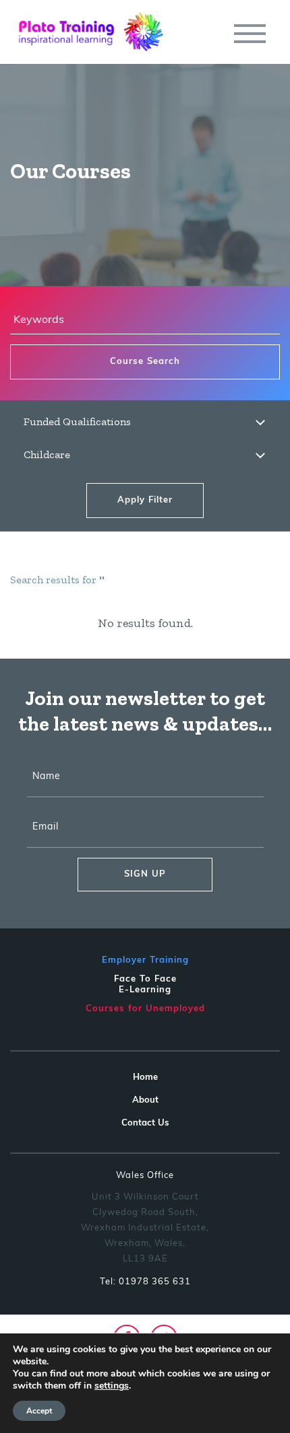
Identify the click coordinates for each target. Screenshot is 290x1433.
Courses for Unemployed (145, 1008)
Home (145, 1077)
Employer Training (145, 960)
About (145, 1100)
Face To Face (145, 979)
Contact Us (145, 1123)
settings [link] (111, 1385)
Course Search (145, 361)
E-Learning (145, 990)
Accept (39, 1410)
